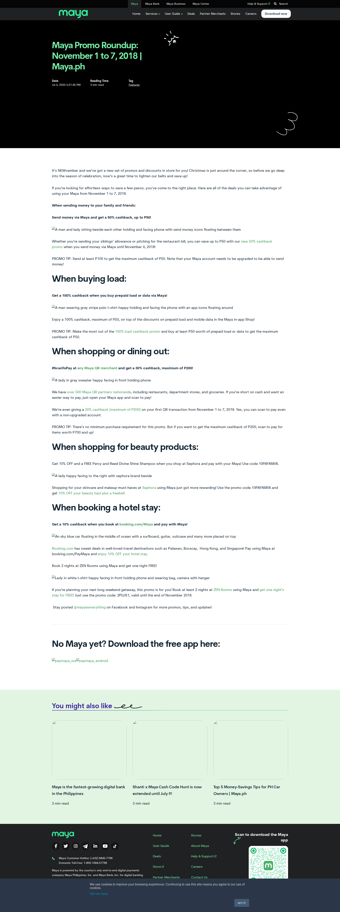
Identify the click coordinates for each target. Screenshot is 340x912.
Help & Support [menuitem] (202, 856)
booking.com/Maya (136, 524)
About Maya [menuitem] (200, 846)
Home (136, 14)
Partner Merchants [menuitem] (166, 877)
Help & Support (258, 4)
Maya (134, 4)
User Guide (172, 14)
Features (134, 85)
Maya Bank (152, 4)
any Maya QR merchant (97, 368)
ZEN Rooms (222, 589)
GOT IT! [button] (242, 903)
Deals (191, 14)
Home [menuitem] (157, 835)
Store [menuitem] (157, 867)
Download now (276, 14)
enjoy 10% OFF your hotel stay (122, 554)
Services (151, 14)
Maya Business (176, 4)
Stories (235, 14)
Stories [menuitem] (196, 835)
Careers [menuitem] (197, 867)
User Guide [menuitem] (161, 846)
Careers (250, 14)
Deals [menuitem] (157, 856)
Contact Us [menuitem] (199, 877)
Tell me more (99, 893)
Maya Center (201, 4)
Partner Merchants (212, 14)
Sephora (149, 487)
